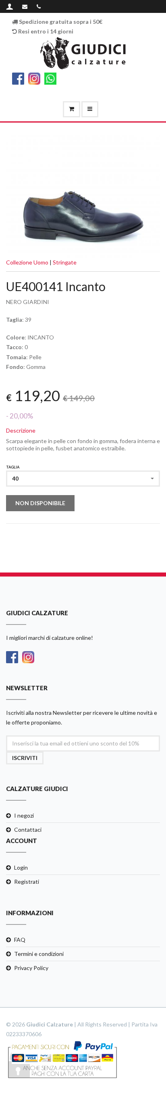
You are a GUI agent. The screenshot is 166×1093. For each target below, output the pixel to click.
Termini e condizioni (39, 953)
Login (21, 867)
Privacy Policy (31, 967)
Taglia (12, 467)
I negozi (24, 815)
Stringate (65, 262)
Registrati (26, 881)
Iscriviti (24, 757)
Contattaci (28, 829)
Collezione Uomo (27, 262)
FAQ (19, 939)
